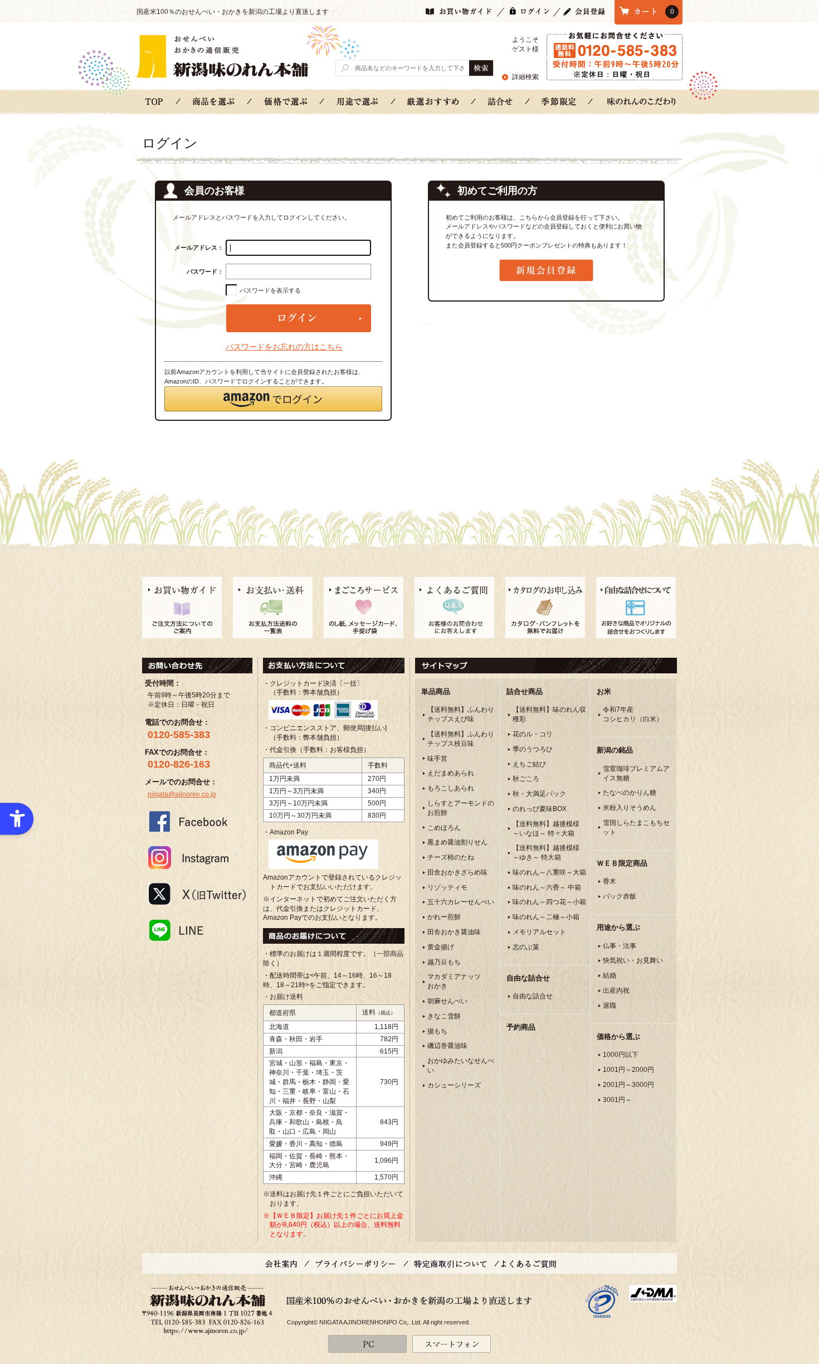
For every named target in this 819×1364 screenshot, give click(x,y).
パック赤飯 (619, 896)
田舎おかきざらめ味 (457, 872)
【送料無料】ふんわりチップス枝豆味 (460, 738)
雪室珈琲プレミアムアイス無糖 (636, 773)
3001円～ (617, 1100)
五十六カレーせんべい (460, 902)
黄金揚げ (440, 947)
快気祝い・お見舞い (633, 960)
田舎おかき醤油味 (454, 932)
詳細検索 (525, 77)
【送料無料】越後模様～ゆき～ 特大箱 (546, 852)
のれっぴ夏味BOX (540, 809)
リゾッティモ (447, 887)
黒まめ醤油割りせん (457, 842)
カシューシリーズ (454, 1085)
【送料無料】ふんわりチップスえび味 (460, 714)
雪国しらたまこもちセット (636, 827)
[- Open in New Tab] (601, 1301)
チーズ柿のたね (450, 857)
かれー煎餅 (444, 917)
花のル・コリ (533, 734)
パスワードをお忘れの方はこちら (284, 346)
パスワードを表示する (270, 290)
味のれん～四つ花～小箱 (549, 902)
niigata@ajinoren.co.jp (182, 794)
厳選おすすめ (433, 101)
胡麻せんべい (447, 1001)
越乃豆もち (444, 962)
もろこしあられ (450, 788)
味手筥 (437, 759)
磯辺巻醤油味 (447, 1046)
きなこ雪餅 (444, 1016)
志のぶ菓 (526, 947)
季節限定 (559, 101)
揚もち (437, 1031)
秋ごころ (526, 779)
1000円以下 (620, 1055)
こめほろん (444, 828)
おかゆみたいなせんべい (460, 1065)
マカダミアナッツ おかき (454, 981)
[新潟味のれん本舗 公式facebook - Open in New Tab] (197, 821)
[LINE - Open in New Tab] (197, 930)
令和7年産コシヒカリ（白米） (633, 714)
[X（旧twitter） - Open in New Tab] (197, 893)
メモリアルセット (539, 932)
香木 (609, 881)
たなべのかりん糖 (629, 793)
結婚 (609, 975)
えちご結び (529, 764)
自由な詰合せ (533, 996)
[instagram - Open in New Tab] (197, 857)
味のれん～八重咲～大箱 (549, 872)
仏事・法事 (619, 946)
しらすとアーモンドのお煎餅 (460, 808)
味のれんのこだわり (641, 101)
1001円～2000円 (628, 1070)
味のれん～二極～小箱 (546, 917)
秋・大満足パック (539, 794)
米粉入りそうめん (629, 808)
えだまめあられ (450, 773)
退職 (609, 1005)
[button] (273, 398)
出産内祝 (616, 990)
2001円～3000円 (628, 1085)
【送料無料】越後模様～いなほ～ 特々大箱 (546, 828)
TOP (154, 101)
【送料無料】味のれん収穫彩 (549, 714)
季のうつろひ (533, 749)
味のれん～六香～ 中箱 (547, 887)
